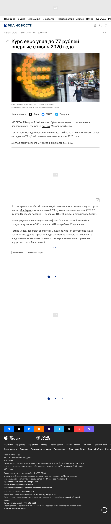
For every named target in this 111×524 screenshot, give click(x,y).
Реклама (24, 449)
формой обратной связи (15, 508)
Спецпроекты (10, 449)
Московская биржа (35, 252)
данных (46, 126)
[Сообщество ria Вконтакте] (29, 429)
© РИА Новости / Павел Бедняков (24, 105)
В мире (43, 445)
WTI (54, 224)
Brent (79, 220)
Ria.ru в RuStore (95, 449)
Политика (8, 445)
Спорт (69, 445)
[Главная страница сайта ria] (17, 25)
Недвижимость (100, 445)
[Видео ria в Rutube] (49, 429)
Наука (77, 445)
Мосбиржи (26, 210)
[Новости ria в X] (69, 429)
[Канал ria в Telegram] (59, 429)
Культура (86, 445)
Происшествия (56, 445)
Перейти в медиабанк (46, 105)
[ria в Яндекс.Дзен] (19, 429)
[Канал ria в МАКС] (9, 429)
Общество (20, 445)
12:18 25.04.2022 (11, 33)
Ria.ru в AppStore (77, 449)
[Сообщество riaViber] (89, 429)
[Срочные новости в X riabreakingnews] (79, 429)
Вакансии (8, 460)
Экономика (18, 252)
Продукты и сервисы (41, 449)
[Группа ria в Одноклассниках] (39, 429)
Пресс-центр (60, 449)
